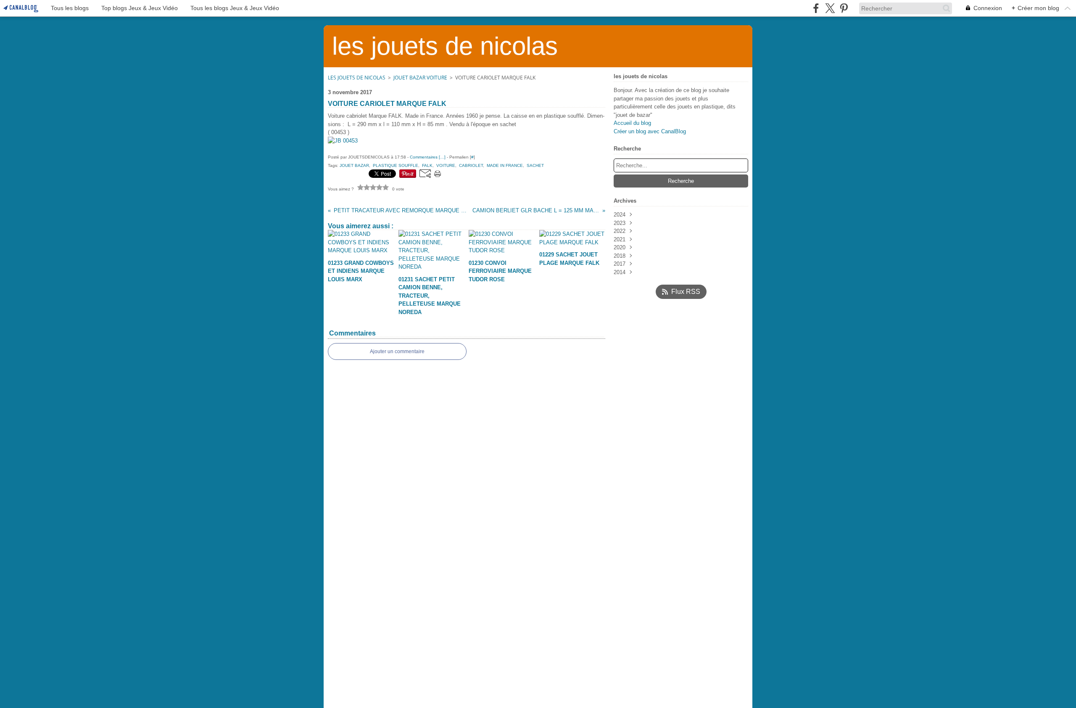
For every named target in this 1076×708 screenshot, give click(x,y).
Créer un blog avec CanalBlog (650, 131)
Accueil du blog (632, 123)
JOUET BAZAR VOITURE (420, 77)
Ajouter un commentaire (397, 351)
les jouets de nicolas (356, 77)
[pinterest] (844, 8)
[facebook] (816, 8)
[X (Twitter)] (830, 8)
